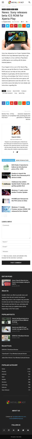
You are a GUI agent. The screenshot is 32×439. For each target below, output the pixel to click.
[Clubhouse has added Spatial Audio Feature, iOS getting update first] (6, 184)
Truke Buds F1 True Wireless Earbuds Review (14, 353)
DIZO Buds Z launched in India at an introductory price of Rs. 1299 (20, 167)
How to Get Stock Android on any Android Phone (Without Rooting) (20, 320)
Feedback (24, 91)
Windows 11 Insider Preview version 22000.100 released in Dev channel (21, 209)
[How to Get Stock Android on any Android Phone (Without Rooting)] (6, 321)
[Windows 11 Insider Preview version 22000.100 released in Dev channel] (6, 209)
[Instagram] (9, 430)
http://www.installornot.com (16, 139)
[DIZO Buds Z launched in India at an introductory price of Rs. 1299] (6, 167)
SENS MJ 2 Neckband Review (20, 335)
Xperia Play (21, 93)
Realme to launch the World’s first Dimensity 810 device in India (21, 175)
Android (14, 6)
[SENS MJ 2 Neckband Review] (6, 338)
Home (3, 6)
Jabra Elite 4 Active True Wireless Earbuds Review (16, 357)
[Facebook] (14, 152)
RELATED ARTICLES (8, 160)
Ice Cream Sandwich (8, 93)
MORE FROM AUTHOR (22, 160)
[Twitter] (17, 152)
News (13, 9)
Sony (16, 9)
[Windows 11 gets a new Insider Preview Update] (6, 192)
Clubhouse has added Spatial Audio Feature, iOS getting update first (20, 184)
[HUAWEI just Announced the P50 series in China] (6, 201)
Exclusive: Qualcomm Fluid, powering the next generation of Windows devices (23, 116)
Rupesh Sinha (7, 21)
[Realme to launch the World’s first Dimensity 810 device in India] (6, 175)
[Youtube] (28, 430)
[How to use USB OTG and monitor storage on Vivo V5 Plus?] (6, 329)
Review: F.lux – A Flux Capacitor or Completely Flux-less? (9, 115)
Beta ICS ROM (16, 91)
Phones (8, 6)
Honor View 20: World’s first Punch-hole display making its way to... (21, 282)
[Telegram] (18, 430)
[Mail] (13, 430)
